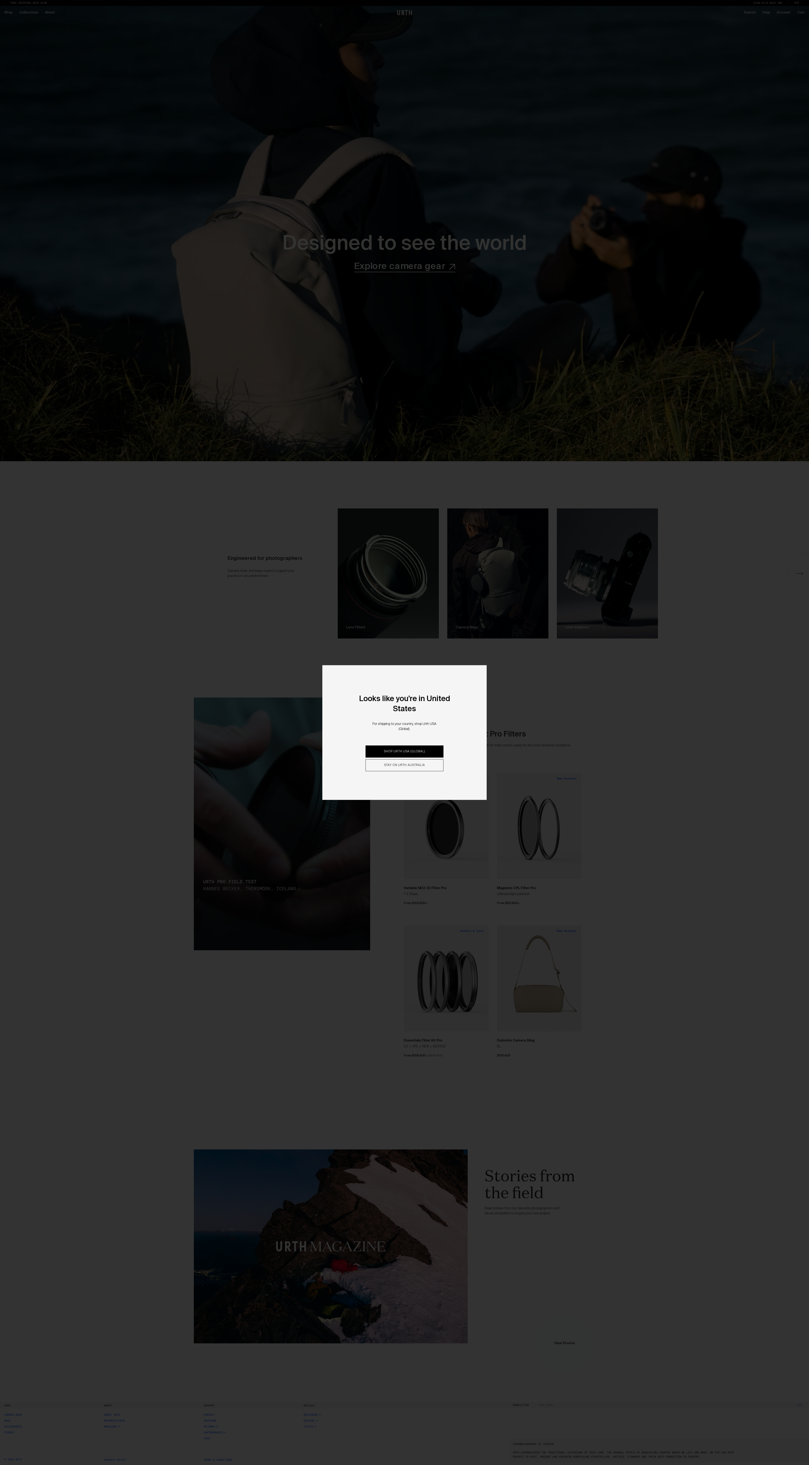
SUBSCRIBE (404, 754)
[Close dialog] (439, 707)
